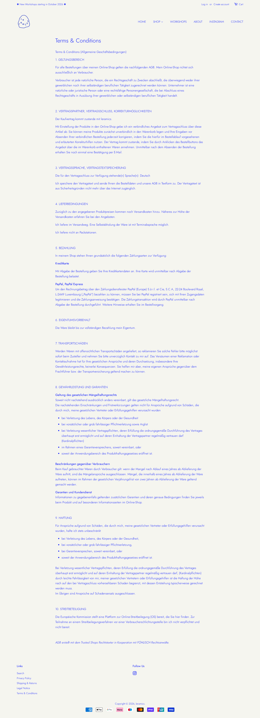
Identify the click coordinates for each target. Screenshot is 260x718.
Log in (204, 4)
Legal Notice (23, 688)
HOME (142, 22)
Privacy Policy (24, 678)
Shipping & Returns (27, 683)
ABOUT (198, 22)
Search (20, 673)
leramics (140, 703)
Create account (221, 4)
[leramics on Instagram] (135, 674)
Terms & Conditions (27, 693)
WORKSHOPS (178, 22)
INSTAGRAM (216, 22)
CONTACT (237, 22)
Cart (241, 4)
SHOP (157, 22)
